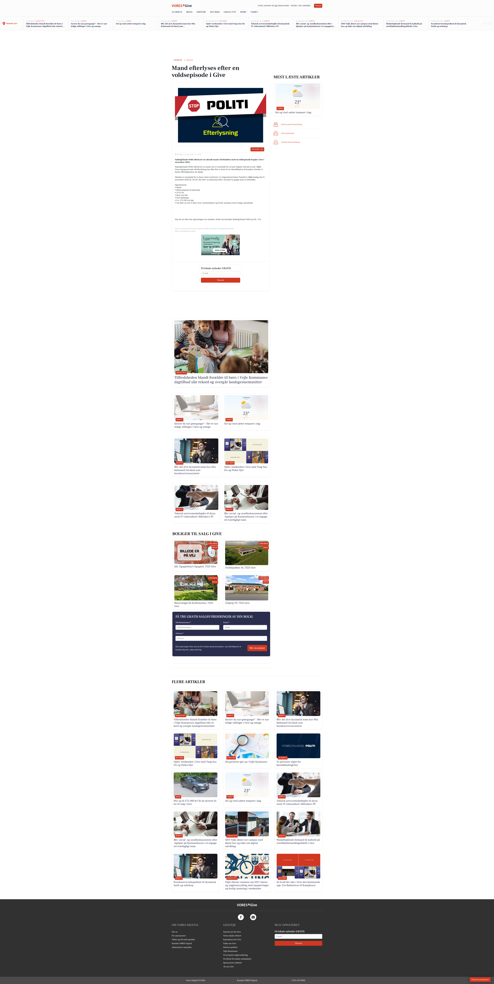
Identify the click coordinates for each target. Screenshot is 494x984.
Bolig (189, 12)
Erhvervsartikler (230, 947)
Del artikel (256, 149)
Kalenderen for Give (232, 939)
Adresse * (179, 633)
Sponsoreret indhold (232, 962)
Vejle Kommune (230, 951)
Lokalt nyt (230, 12)
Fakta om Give (229, 943)
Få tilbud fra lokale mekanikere (237, 959)
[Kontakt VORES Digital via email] (253, 917)
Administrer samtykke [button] (182, 947)
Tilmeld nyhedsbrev (480, 979)
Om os (175, 932)
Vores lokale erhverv (232, 935)
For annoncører (179, 935)
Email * (226, 622)
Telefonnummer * (183, 622)
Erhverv (201, 12)
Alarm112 (177, 12)
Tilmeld (318, 6)
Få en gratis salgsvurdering (235, 955)
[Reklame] (220, 245)
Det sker (215, 12)
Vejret (254, 12)
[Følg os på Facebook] (241, 917)
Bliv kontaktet (257, 648)
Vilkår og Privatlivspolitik (183, 939)
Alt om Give (228, 966)
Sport (243, 12)
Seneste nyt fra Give (232, 932)
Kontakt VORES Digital (182, 943)
